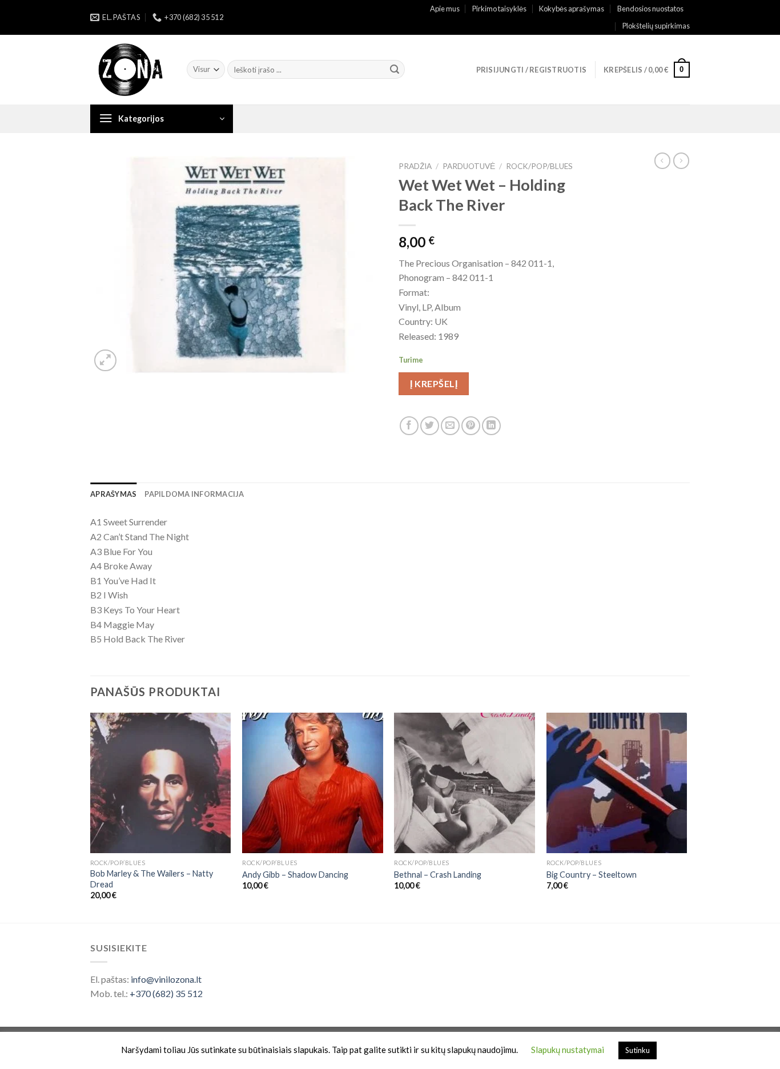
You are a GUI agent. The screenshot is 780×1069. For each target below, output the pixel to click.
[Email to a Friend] (450, 425)
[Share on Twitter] (429, 425)
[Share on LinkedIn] (491, 425)
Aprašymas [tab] (113, 494)
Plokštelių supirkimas (656, 25)
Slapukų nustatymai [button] (567, 1049)
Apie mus (445, 8)
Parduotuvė (469, 166)
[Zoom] (105, 360)
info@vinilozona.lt (166, 979)
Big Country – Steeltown (591, 874)
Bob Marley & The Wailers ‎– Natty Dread (151, 879)
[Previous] (90, 817)
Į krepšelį (433, 383)
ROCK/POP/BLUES (539, 166)
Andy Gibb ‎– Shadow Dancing (295, 874)
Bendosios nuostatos (650, 8)
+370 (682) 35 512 (166, 993)
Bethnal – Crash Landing (437, 874)
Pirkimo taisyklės (499, 8)
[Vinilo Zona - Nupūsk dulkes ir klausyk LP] (130, 70)
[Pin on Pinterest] (470, 425)
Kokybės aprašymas (571, 8)
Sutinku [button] (637, 1050)
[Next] (686, 817)
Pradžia (415, 166)
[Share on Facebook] (409, 425)
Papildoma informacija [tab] (194, 494)
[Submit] (394, 69)
